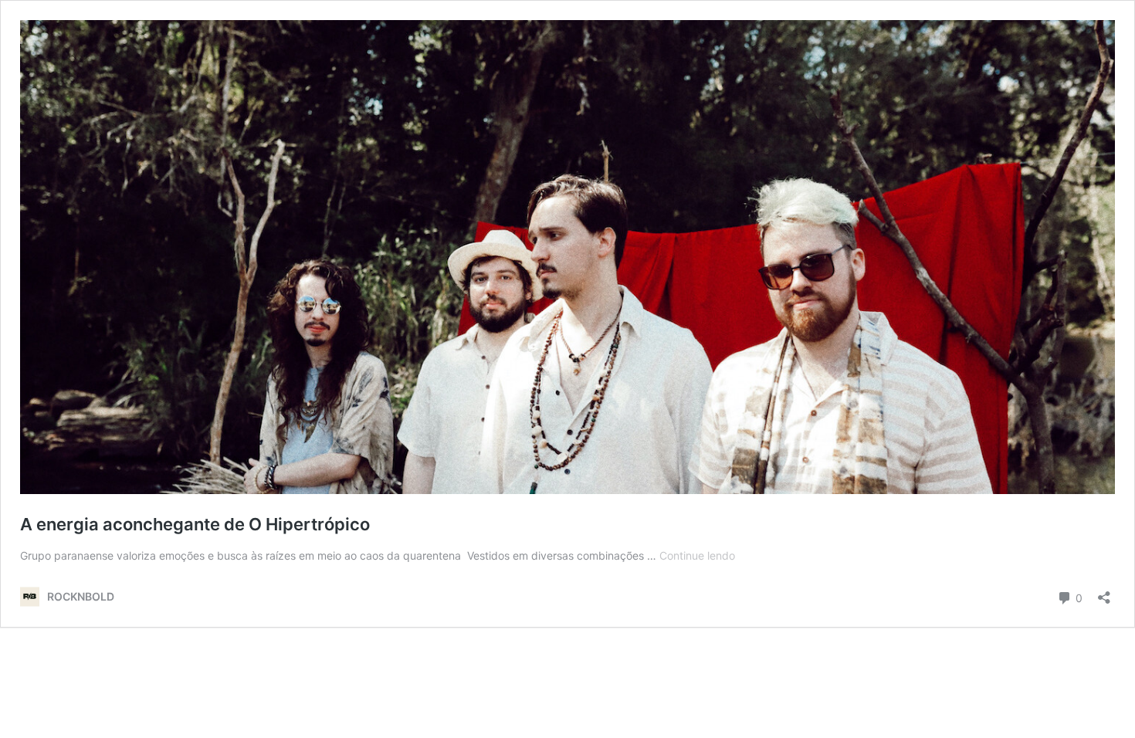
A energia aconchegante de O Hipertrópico (195, 524)
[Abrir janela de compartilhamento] (1104, 592)
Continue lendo (697, 555)
